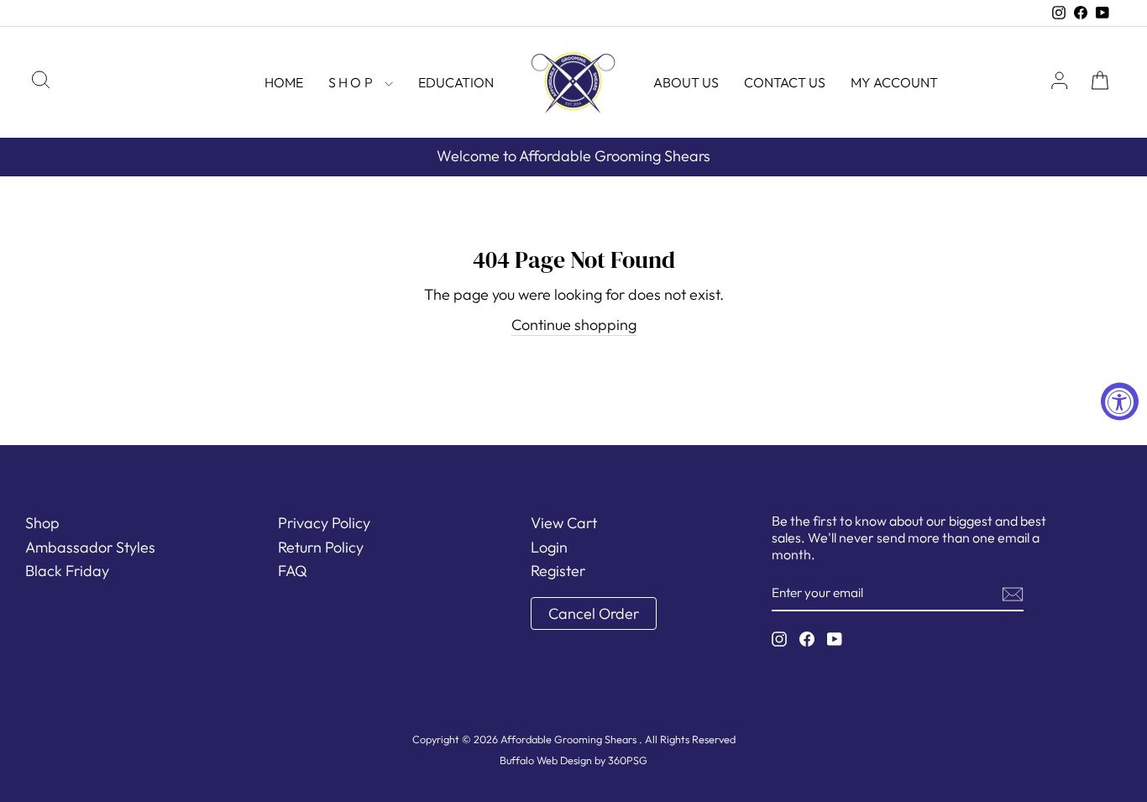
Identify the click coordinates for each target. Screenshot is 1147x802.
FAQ (292, 570)
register (558, 570)
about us (686, 82)
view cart (564, 522)
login (549, 547)
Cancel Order (593, 613)
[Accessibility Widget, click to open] (1120, 401)
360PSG (627, 760)
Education (456, 82)
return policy (321, 547)
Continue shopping (573, 324)
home (283, 82)
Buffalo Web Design (546, 760)
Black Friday (67, 570)
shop (354, 82)
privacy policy (324, 522)
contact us (784, 82)
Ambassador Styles (90, 547)
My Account (894, 82)
